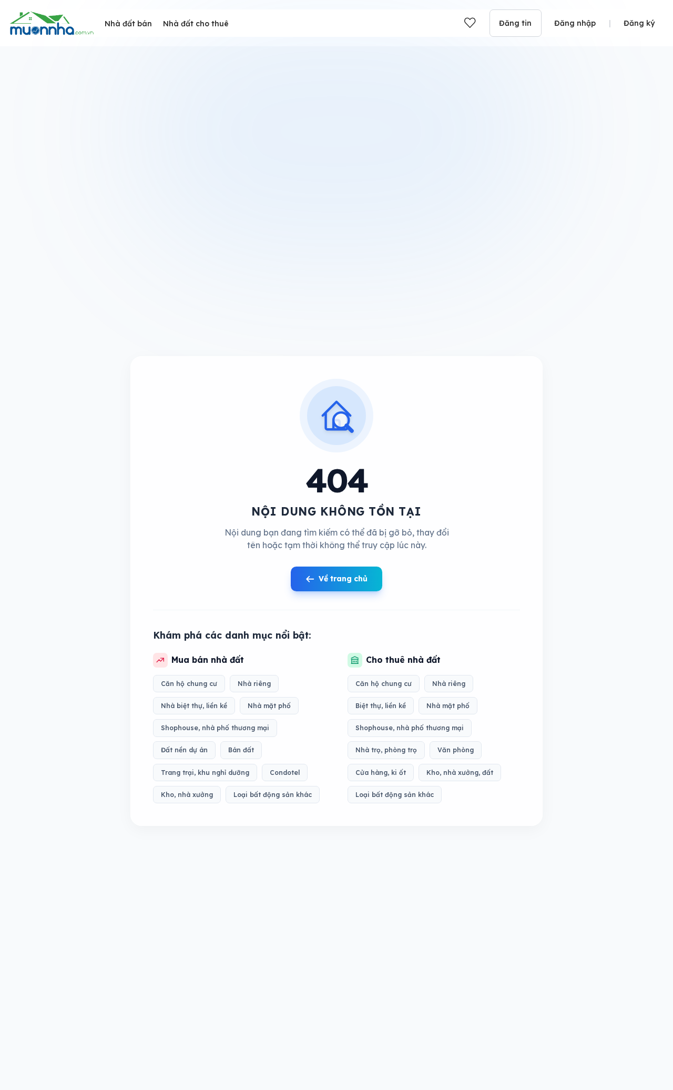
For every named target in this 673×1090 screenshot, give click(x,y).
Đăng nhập (575, 23)
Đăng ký (639, 23)
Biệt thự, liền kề (380, 706)
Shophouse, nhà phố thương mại (215, 728)
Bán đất (241, 750)
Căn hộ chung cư (189, 684)
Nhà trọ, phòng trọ (386, 750)
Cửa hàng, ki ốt (380, 772)
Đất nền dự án (184, 750)
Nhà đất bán (128, 23)
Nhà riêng (254, 684)
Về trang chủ (343, 578)
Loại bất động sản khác (272, 795)
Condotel (285, 772)
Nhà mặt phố (269, 706)
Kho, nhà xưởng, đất (459, 772)
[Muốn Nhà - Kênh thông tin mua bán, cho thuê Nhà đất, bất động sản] (51, 23)
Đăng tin (515, 23)
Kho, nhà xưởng (187, 795)
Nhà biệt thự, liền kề (194, 706)
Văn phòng (455, 750)
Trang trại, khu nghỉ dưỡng (205, 772)
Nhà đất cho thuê (196, 23)
